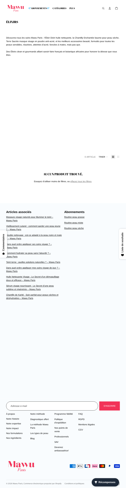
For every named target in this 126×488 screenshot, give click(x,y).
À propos (10, 414)
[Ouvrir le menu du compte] (109, 8)
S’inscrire (110, 406)
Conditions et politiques (74, 483)
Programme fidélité (63, 414)
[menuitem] (72, 8)
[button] (103, 156)
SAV (56, 442)
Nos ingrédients (13, 438)
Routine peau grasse (74, 217)
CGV (80, 429)
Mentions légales (86, 424)
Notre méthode (37, 414)
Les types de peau (39, 433)
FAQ (80, 414)
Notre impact (12, 428)
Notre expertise (13, 423)
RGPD (81, 419)
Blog (32, 438)
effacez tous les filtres (80, 181)
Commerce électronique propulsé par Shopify (42, 483)
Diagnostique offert (39, 419)
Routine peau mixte (73, 222)
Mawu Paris (18, 483)
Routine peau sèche (74, 228)
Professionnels (61, 436)
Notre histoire (12, 419)
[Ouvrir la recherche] (103, 8)
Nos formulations (14, 433)
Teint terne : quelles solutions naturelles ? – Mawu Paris (33, 262)
